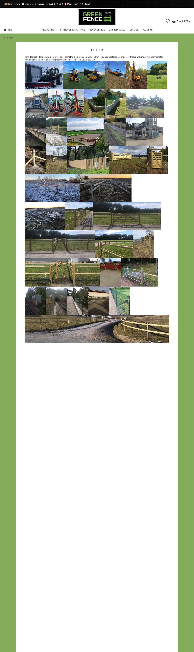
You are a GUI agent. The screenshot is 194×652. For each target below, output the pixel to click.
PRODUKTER (48, 29)
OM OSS (134, 29)
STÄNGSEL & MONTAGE (72, 29)
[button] (168, 21)
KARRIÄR (148, 29)
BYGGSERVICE (97, 29)
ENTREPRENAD (117, 29)
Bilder (10, 38)
